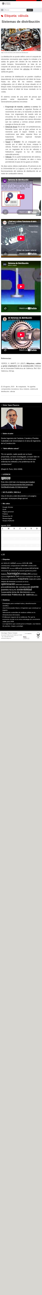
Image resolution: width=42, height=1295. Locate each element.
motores (26, 389)
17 (3, 542)
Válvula (8, 157)
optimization (19, 584)
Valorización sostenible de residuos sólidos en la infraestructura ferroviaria (18, 614)
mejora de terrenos (8, 581)
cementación (10, 139)
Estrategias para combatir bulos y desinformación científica (19, 605)
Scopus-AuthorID (8, 520)
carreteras (19, 563)
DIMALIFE (5, 568)
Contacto (15, 633)
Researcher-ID (7, 516)
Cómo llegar (4, 633)
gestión (34, 570)
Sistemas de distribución (21, 21)
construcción (32, 565)
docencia (12, 568)
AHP (2, 563)
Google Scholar (7, 507)
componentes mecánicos (10, 389)
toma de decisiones (21, 592)
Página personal (8, 511)
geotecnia (28, 571)
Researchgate (7, 518)
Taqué (7, 142)
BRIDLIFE (7, 563)
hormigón (13, 573)
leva (21, 389)
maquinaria (22, 387)
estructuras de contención (9, 571)
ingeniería (3, 576)
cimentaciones (5, 565)
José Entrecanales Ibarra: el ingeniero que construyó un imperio (21, 609)
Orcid (4, 509)
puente (35, 586)
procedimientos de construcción (16, 587)
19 (15, 542)
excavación (21, 571)
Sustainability (6, 592)
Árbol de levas (11, 127)
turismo (32, 592)
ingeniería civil (13, 576)
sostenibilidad (24, 589)
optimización (8, 584)
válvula (12, 391)
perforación (26, 584)
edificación (18, 568)
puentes (5, 589)
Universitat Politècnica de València (17, 594)
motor (3, 69)
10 (3, 539)
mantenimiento (13, 579)
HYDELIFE (25, 574)
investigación (29, 576)
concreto (23, 566)
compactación (15, 565)
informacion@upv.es (6, 638)
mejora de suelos (35, 579)
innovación (22, 576)
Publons (5, 514)
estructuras (34, 568)
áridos (35, 595)
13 (20, 539)
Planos (10, 633)
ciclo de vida (27, 563)
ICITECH (34, 574)
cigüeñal (32, 387)
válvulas (26, 69)
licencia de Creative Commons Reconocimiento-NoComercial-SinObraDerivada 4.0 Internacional (18, 484)
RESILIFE (12, 590)
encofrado (26, 568)
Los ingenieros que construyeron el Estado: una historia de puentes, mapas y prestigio (21, 625)
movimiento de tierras (22, 581)
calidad (13, 563)
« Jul (3, 554)
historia (4, 574)
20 (20, 542)
